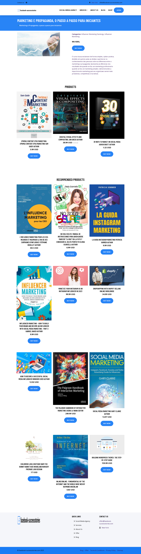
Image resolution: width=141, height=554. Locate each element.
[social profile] (26, 2)
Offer (119, 10)
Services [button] (83, 10)
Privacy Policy (111, 550)
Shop (110, 10)
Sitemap (120, 550)
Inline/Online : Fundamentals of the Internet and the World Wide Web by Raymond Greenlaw (70, 484)
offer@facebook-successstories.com (110, 2)
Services (78, 525)
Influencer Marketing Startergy (92, 34)
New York (95, 2)
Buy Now (78, 48)
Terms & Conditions (97, 550)
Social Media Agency (68, 10)
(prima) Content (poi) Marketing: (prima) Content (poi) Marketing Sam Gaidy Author (34, 144)
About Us (94, 10)
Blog (103, 10)
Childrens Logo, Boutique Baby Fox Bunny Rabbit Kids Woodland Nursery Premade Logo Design (34, 466)
